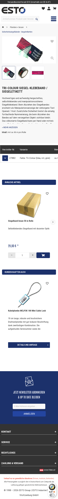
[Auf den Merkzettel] (52, 41)
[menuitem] (44, 8)
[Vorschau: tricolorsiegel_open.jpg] (8, 72)
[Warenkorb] (54, 8)
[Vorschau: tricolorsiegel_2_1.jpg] (37, 72)
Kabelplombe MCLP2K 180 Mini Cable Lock (27, 310)
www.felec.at (49, 470)
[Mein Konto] (49, 8)
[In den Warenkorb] (43, 255)
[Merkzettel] (44, 8)
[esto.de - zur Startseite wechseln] (13, 10)
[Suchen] (36, 19)
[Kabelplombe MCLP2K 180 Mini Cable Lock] (29, 294)
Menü (52, 18)
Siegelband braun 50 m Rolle (20, 221)
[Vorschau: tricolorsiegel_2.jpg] (23, 72)
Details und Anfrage (27, 345)
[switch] (52, 495)
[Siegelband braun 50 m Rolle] (29, 204)
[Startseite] (3, 27)
